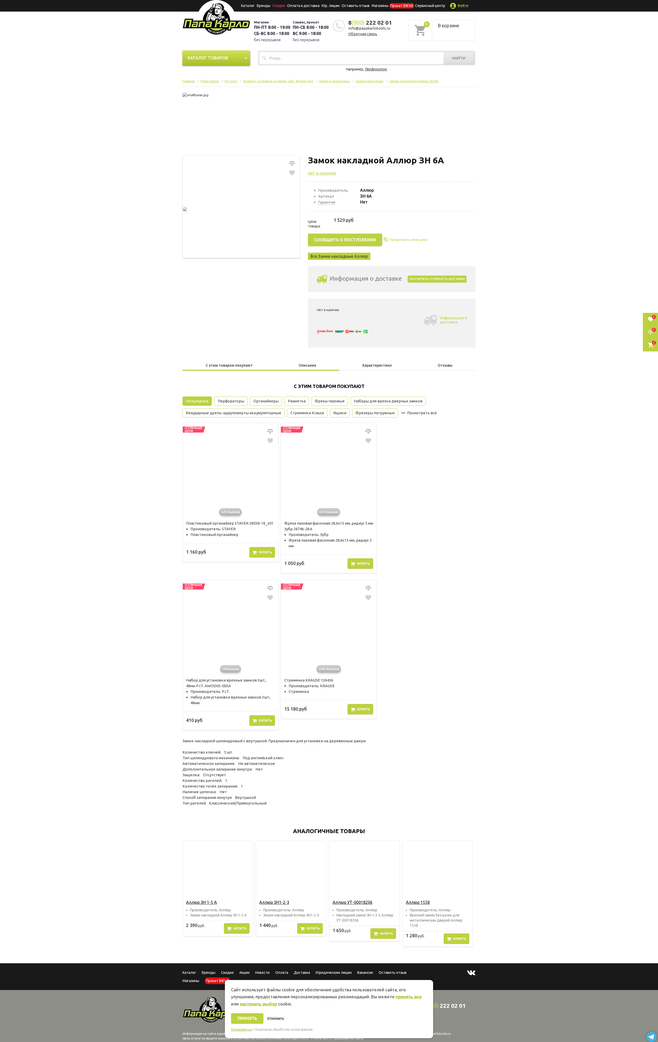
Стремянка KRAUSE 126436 (308, 680)
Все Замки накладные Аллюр (339, 256)
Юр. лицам (331, 6)
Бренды (263, 6)
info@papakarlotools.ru (369, 28)
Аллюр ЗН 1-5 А (201, 902)
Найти (458, 58)
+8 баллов (230, 669)
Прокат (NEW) (401, 6)
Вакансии (365, 972)
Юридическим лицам (334, 972)
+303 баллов (328, 669)
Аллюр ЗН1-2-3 (274, 902)
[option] (217, 889)
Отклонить (275, 1018)
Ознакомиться (241, 1029)
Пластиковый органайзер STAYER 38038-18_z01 (229, 523)
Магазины (190, 981)
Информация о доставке (453, 320)
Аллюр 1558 (418, 902)
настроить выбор (258, 1004)
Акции (244, 972)
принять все (409, 996)
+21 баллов (328, 512)
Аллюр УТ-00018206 (352, 902)
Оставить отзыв (356, 6)
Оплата (281, 972)
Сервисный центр (430, 6)
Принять (247, 1018)
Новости (262, 972)
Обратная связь (362, 34)
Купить (265, 552)
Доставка (302, 972)
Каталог (248, 6)
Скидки (227, 972)
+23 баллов (230, 512)
